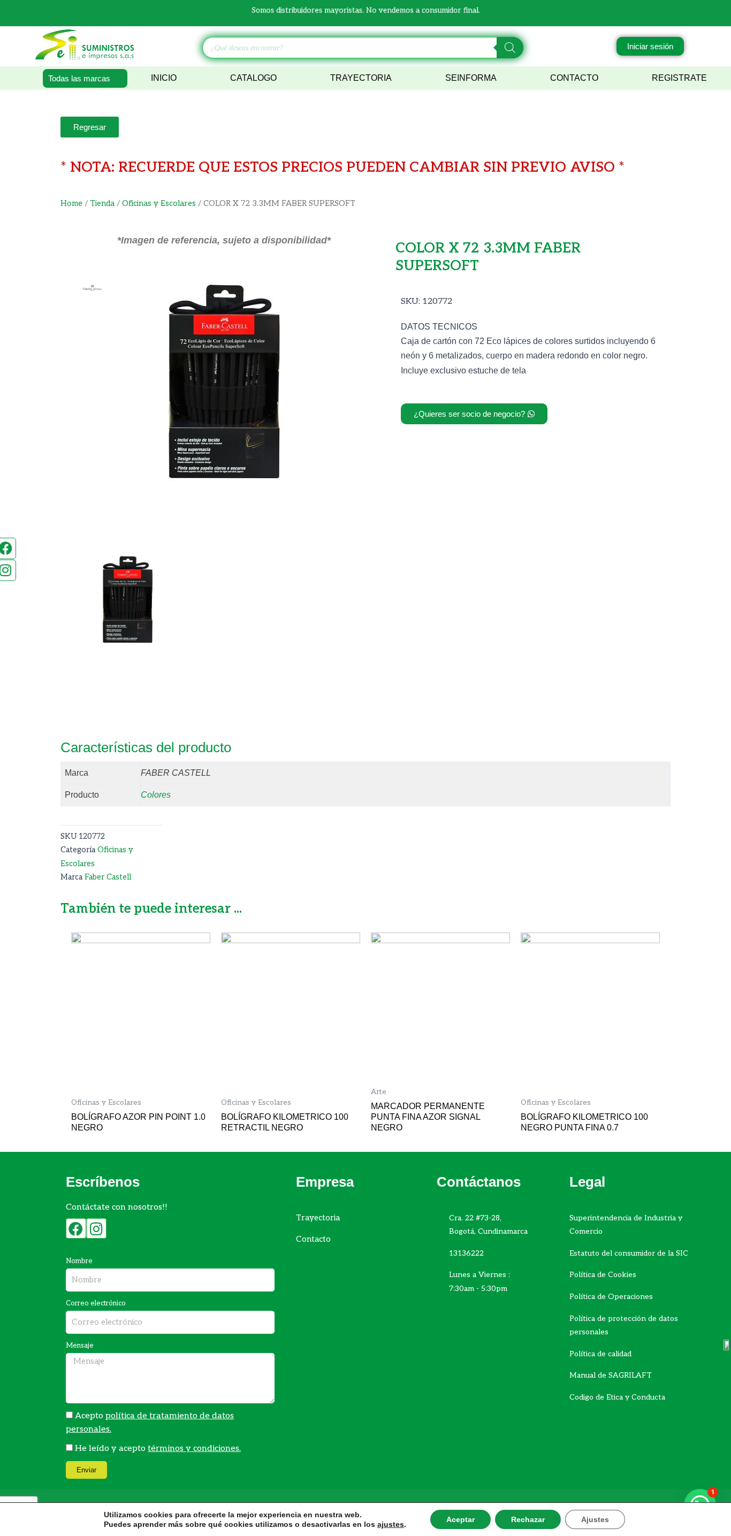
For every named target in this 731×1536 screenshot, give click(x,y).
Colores (156, 794)
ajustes (390, 1524)
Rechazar (528, 1519)
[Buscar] (510, 47)
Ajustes (595, 1519)
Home (71, 203)
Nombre (79, 1261)
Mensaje (80, 1345)
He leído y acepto (158, 1448)
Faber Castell (108, 877)
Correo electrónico (96, 1303)
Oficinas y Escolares (159, 203)
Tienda (102, 203)
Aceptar (460, 1519)
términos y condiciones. (194, 1448)
